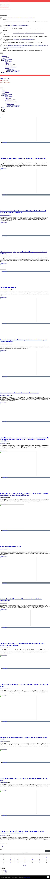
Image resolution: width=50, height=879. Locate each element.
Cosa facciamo (5, 60)
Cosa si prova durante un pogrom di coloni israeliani (18, 25)
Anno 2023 (4, 871)
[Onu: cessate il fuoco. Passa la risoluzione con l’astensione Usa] (18, 374)
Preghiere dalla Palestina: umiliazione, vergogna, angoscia (24, 39)
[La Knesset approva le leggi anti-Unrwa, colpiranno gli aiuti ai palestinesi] (18, 140)
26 (17, 862)
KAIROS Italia (8, 63)
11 (10, 859)
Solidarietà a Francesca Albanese (10, 546)
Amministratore (3, 160)
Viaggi (6, 62)
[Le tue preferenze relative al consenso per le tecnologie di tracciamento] (48, 877)
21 (32, 860)
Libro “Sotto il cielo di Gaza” (10, 67)
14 (32, 859)
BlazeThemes (27, 877)
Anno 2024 (4, 870)
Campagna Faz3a (10, 69)
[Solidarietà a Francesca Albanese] (12, 528)
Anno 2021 (4, 873)
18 (10, 860)
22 (39, 860)
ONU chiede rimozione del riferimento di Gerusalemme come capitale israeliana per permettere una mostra (22, 832)
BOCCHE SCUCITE (4, 7)
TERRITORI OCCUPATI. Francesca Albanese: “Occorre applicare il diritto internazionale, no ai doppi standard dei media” (24, 494)
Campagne (7, 68)
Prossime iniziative (8, 61)
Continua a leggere (3, 168)
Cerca (1, 849)
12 (17, 859)
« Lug (24, 865)
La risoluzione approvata (8, 287)
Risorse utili (4, 72)
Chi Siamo (4, 56)
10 (3, 859)
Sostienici (7, 57)
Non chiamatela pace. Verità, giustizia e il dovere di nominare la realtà (21, 17)
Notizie (3, 58)
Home (3, 55)
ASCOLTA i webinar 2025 (10, 64)
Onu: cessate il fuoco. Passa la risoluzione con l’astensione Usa (19, 393)
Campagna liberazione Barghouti (13, 70)
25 (10, 862)
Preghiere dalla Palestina (7, 59)
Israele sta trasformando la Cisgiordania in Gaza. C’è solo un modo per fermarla (28, 33)
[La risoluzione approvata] (3, 269)
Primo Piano (4, 142)
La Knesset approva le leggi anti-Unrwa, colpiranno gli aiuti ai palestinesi (23, 158)
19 (17, 860)
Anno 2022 (4, 872)
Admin (1, 289)
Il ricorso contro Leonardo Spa (13, 71)
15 (39, 859)
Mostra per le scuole (9, 65)
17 (3, 860)
